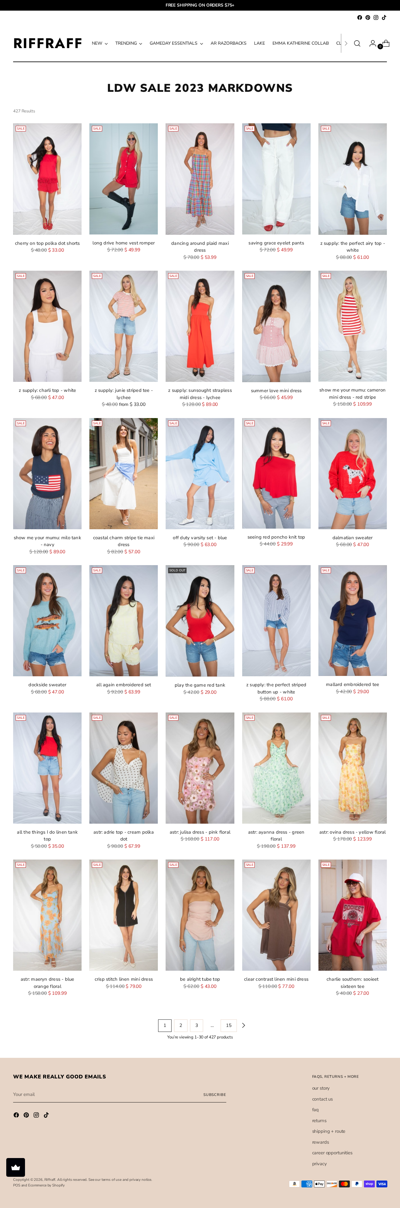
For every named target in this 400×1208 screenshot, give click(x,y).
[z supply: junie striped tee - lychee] (123, 326)
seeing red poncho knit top (276, 537)
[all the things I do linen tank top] (47, 768)
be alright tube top (200, 979)
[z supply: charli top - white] (47, 326)
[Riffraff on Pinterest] (368, 17)
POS (16, 1185)
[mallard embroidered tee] (352, 620)
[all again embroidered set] (123, 620)
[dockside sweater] (47, 620)
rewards (320, 1142)
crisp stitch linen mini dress (124, 979)
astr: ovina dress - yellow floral (352, 832)
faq (315, 1110)
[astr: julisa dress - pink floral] (200, 768)
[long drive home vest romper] (123, 178)
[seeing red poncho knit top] (276, 473)
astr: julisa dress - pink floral (200, 832)
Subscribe (214, 1094)
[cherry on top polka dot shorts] (47, 179)
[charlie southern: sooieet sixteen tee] (352, 915)
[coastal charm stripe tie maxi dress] (123, 473)
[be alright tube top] (200, 915)
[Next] (346, 43)
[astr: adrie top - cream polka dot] (123, 768)
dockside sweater (47, 685)
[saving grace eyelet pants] (276, 178)
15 (229, 1025)
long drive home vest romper (123, 243)
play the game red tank (200, 685)
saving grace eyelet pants (276, 243)
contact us (322, 1099)
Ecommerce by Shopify (46, 1185)
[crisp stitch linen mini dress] (123, 915)
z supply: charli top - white (47, 390)
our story (321, 1088)
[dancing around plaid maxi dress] (200, 179)
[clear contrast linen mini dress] (276, 915)
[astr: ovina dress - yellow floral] (352, 768)
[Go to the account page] (370, 43)
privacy (319, 1164)
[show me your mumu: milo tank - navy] (47, 473)
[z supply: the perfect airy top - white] (352, 179)
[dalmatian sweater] (352, 473)
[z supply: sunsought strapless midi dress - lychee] (200, 326)
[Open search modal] (357, 43)
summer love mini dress (276, 390)
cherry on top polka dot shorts (47, 243)
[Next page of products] (243, 1025)
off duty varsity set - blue (200, 538)
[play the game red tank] (200, 621)
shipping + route (329, 1131)
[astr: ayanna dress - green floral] (276, 768)
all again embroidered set (123, 685)
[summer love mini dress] (276, 326)
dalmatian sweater (352, 538)
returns (319, 1120)
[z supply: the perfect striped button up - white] (276, 620)
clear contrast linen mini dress (276, 979)
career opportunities (332, 1153)
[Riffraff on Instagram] (376, 17)
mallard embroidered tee (352, 684)
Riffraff (50, 1179)
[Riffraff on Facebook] (359, 17)
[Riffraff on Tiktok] (384, 17)
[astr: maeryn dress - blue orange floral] (47, 915)
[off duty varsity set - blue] (200, 473)
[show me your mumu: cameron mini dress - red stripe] (352, 326)
